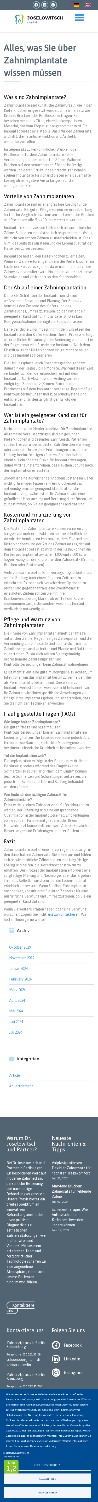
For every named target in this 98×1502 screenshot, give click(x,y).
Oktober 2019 (20, 947)
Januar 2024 (18, 968)
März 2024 (17, 990)
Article (14, 1075)
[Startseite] (36, 18)
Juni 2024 (16, 1022)
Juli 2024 (15, 1032)
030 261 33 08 (31, 1354)
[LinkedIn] (58, 1358)
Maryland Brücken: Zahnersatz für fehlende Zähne (71, 1191)
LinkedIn (72, 1359)
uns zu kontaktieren (63, 914)
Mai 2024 (16, 1011)
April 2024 (17, 1000)
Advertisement (21, 1086)
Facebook (73, 1345)
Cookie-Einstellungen (47, 1465)
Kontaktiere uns (20, 1308)
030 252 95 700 (32, 1386)
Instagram (73, 1372)
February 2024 (20, 979)
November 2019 (21, 958)
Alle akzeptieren (47, 1492)
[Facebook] (58, 1344)
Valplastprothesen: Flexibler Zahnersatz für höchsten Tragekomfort (71, 1168)
